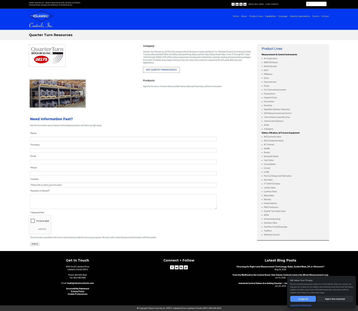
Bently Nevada (270, 66)
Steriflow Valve (270, 223)
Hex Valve (268, 180)
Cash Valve (269, 160)
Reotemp (268, 105)
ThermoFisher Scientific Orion (277, 117)
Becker (267, 152)
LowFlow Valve (270, 191)
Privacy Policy (77, 291)
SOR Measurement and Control (277, 113)
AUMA (267, 148)
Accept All (303, 299)
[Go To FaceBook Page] (233, 4)
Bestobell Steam (271, 156)
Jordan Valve (269, 188)
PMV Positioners (271, 207)
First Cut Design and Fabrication (278, 176)
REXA (266, 215)
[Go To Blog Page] (241, 4)
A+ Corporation (270, 58)
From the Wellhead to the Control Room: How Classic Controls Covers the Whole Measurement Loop (280, 275)
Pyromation (269, 101)
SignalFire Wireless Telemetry (277, 109)
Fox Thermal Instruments (275, 90)
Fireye (266, 86)
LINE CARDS (272, 4)
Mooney (267, 199)
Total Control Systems (273, 121)
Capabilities (270, 16)
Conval (267, 168)
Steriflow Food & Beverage (275, 227)
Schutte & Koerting (272, 219)
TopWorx (268, 231)
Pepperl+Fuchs (270, 97)
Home (236, 16)
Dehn (266, 70)
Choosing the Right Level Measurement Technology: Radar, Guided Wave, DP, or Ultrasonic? (280, 267)
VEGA (266, 125)
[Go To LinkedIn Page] (237, 4)
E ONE (266, 172)
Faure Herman (270, 82)
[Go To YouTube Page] (245, 4)
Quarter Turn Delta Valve (275, 211)
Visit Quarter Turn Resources (161, 70)
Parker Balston (270, 203)
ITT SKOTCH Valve (272, 184)
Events (315, 16)
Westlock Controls (272, 235)
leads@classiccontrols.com (80, 283)
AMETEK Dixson (271, 62)
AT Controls (269, 144)
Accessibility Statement (77, 289)
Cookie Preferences (77, 294)
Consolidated (269, 164)
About (244, 16)
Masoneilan (269, 195)
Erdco (266, 78)
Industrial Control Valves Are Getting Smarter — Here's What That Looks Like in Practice (280, 283)
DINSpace (268, 74)
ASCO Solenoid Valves (274, 141)
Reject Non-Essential (335, 299)
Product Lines (256, 16)
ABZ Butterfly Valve (272, 137)
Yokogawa (268, 129)
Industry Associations (299, 16)
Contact (325, 16)
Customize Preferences (300, 305)
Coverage (282, 16)
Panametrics (269, 94)
